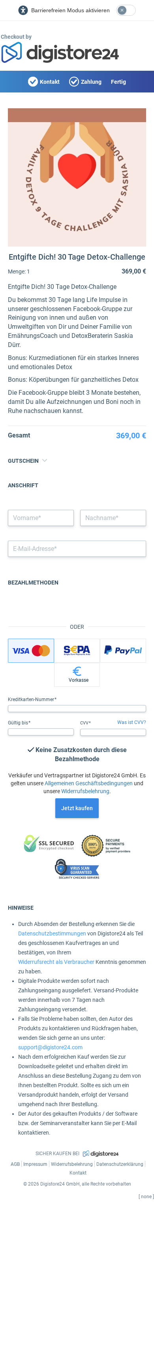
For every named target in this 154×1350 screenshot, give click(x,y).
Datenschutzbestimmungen (52, 933)
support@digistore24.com (50, 1047)
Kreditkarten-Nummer (31, 699)
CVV (85, 723)
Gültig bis (18, 723)
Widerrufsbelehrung (85, 791)
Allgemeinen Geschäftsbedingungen (89, 783)
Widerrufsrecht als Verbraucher (56, 962)
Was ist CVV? (131, 722)
